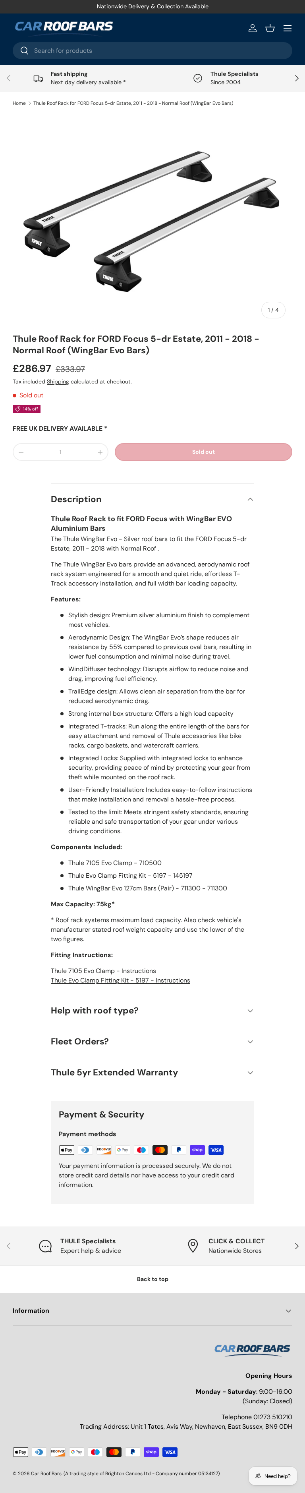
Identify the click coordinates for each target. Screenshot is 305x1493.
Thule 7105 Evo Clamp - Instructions (103, 971)
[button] (270, 28)
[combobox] (152, 50)
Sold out (203, 451)
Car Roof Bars (46, 1473)
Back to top (152, 1279)
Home (19, 103)
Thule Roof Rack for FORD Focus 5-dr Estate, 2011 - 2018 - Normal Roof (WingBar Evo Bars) (133, 103)
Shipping (58, 381)
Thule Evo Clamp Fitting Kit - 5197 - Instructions (120, 980)
